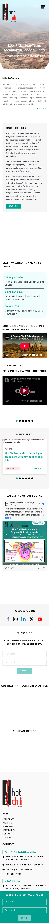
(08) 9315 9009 (14, 874)
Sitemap (7, 838)
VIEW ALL (6, 267)
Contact (7, 834)
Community (9, 830)
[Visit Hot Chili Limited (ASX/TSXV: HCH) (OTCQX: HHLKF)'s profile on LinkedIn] (7, 504)
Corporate (8, 819)
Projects (7, 823)
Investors (8, 827)
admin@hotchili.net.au (20, 870)
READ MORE (41, 109)
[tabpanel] (24, 387)
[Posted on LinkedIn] (43, 503)
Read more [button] (10, 518)
